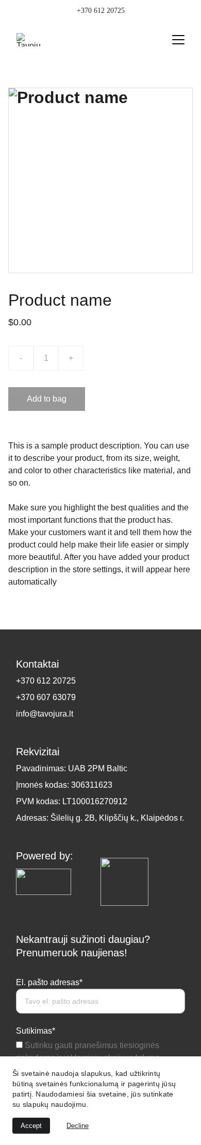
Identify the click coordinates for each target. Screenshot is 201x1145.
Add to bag (46, 398)
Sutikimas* (35, 1030)
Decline (77, 1126)
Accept (31, 1126)
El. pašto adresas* (49, 982)
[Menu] (178, 39)
